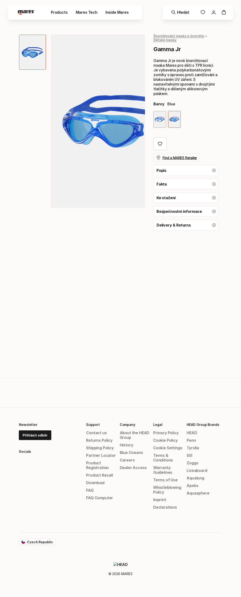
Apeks (192, 485)
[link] (203, 12)
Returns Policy (99, 440)
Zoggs (192, 463)
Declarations (165, 507)
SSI (189, 455)
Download (95, 482)
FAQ (89, 490)
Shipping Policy (99, 447)
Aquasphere (198, 493)
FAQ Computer (99, 497)
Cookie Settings (167, 447)
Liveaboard (197, 470)
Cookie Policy (165, 440)
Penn (191, 440)
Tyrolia (193, 447)
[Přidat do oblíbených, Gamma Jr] (160, 143)
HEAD (192, 432)
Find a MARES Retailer (180, 158)
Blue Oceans (131, 452)
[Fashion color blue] (174, 119)
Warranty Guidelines (162, 470)
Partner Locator (101, 455)
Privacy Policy (166, 432)
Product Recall (99, 475)
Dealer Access (133, 467)
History (126, 445)
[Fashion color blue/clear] (159, 119)
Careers (127, 460)
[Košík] (224, 12)
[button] (186, 170)
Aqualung (195, 478)
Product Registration (97, 465)
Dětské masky (165, 40)
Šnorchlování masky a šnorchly (178, 36)
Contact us (96, 432)
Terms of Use (165, 480)
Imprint (159, 499)
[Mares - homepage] (26, 12)
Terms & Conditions (163, 457)
